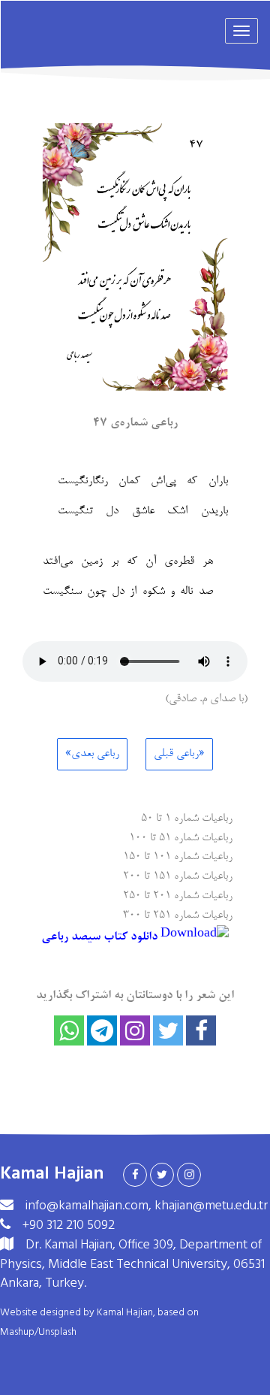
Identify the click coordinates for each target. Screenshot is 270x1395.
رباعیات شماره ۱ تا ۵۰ (186, 817)
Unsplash (57, 1332)
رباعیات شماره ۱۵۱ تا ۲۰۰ (177, 875)
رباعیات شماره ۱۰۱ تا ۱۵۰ (177, 856)
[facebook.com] (135, 1175)
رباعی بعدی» (92, 754)
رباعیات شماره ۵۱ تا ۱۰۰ (180, 837)
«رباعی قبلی (179, 754)
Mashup (17, 1332)
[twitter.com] (162, 1175)
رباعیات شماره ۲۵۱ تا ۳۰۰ (177, 914)
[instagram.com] (189, 1175)
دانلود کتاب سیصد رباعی (100, 937)
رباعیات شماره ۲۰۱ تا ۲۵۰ (177, 895)
